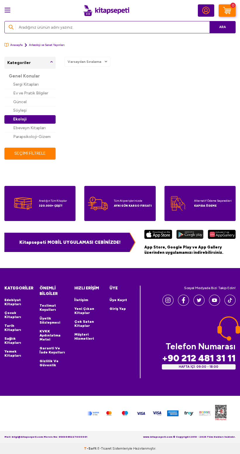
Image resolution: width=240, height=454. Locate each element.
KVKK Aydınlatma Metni (50, 335)
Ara (222, 27)
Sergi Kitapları (26, 84)
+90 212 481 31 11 (199, 358)
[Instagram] (168, 304)
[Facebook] (183, 304)
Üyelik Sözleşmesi (50, 320)
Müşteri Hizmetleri (84, 336)
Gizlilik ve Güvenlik (49, 363)
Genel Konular (24, 76)
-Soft (90, 448)
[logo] (106, 10)
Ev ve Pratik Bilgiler (30, 93)
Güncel (20, 101)
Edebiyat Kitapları (12, 302)
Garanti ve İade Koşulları (52, 350)
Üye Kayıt (118, 300)
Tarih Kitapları (12, 328)
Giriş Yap (117, 309)
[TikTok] (230, 304)
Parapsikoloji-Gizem (32, 136)
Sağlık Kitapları (12, 340)
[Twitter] (199, 304)
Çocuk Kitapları (12, 315)
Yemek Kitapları (12, 353)
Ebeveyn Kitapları (29, 127)
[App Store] (158, 235)
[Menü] (7, 10)
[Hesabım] (206, 10)
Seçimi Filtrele (30, 153)
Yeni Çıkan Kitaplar (84, 311)
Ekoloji (20, 119)
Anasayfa (16, 45)
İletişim (81, 300)
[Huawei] (222, 235)
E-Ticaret (104, 448)
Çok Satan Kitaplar (84, 324)
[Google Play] (190, 235)
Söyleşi (20, 110)
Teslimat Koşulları (48, 307)
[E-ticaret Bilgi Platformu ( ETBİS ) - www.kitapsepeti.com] (221, 413)
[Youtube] (214, 304)
